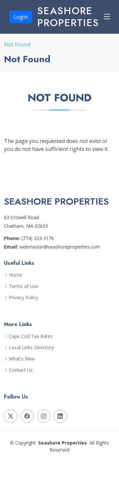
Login (21, 17)
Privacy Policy (23, 297)
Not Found (17, 44)
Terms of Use (23, 286)
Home (15, 275)
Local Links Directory (31, 347)
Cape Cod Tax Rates (31, 336)
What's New (22, 359)
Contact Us (21, 370)
